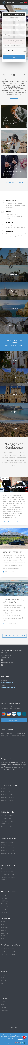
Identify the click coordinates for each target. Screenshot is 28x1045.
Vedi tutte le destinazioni (14, 345)
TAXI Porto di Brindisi (7, 789)
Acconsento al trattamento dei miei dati (12, 45)
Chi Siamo (4, 978)
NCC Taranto (4, 901)
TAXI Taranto (4, 927)
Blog (2, 1004)
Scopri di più (9, 123)
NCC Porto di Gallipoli (7, 827)
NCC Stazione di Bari (7, 871)
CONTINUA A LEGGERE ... (13, 521)
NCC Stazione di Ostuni (7, 869)
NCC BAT (3, 909)
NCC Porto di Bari (6, 818)
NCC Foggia (4, 906)
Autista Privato (5, 981)
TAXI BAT (3, 936)
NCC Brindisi (4, 898)
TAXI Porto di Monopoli (7, 797)
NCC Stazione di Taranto (8, 877)
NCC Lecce (4, 904)
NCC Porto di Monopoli (7, 824)
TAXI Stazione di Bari (7, 845)
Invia (14, 57)
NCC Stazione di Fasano (8, 880)
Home (3, 975)
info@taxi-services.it (8, 687)
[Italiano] (24, 2)
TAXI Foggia (4, 933)
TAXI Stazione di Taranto (8, 850)
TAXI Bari (3, 922)
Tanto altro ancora (13, 183)
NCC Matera (4, 912)
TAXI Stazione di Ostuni (7, 842)
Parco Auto (4, 983)
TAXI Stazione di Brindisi (7, 848)
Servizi (3, 1002)
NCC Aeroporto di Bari (7, 948)
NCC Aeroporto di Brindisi (8, 951)
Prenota (3, 1007)
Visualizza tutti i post (13, 636)
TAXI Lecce (4, 930)
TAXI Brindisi (4, 925)
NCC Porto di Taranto (7, 821)
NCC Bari (3, 895)
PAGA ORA (13, 720)
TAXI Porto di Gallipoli (7, 800)
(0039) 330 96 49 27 (7, 682)
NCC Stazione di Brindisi (7, 874)
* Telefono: (8, 25)
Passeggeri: (8, 35)
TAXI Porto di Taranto (7, 794)
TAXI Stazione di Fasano (8, 853)
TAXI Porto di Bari (6, 792)
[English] (26, 2)
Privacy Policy (5, 1010)
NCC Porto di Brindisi (7, 815)
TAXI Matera (4, 939)
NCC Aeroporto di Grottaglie (9, 954)
